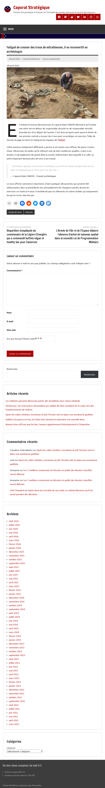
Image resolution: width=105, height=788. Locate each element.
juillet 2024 (14, 616)
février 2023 (15, 681)
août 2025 (14, 567)
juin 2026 (13, 528)
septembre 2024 (17, 609)
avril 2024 (13, 628)
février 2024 (15, 636)
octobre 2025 (15, 559)
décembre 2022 (16, 689)
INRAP (62, 139)
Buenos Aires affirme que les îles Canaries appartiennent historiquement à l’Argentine (48, 424)
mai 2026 (13, 532)
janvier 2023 (15, 685)
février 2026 (15, 544)
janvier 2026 (15, 547)
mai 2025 (13, 578)
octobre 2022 (15, 697)
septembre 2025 (17, 563)
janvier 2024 (15, 639)
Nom (9, 312)
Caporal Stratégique (31, 7)
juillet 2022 (14, 708)
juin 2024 (13, 620)
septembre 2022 (17, 701)
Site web (11, 329)
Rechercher (12, 368)
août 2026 (14, 521)
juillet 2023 (14, 662)
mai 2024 (13, 624)
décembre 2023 (16, 643)
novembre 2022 (16, 693)
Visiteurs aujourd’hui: (14, 772)
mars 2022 (14, 724)
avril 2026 (13, 536)
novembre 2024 (16, 601)
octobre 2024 (15, 605)
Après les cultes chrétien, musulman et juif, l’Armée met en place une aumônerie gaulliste (49, 414)
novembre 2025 (16, 555)
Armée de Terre (15, 212)
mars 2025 (14, 586)
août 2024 (14, 613)
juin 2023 (13, 666)
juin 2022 (13, 712)
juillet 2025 (14, 570)
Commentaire (14, 270)
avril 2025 (13, 582)
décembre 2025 (16, 551)
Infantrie (29, 212)
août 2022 (14, 704)
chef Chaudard (17, 490)
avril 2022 (13, 720)
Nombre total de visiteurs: (16, 775)
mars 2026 (14, 540)
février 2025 (15, 590)
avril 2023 (13, 674)
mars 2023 (14, 678)
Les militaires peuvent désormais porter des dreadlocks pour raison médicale (43, 400)
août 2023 (14, 658)
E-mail (10, 321)
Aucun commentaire (51, 58)
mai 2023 (13, 670)
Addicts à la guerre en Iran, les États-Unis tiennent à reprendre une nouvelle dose (45, 419)
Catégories (11, 748)
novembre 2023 (16, 647)
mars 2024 (14, 632)
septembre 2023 (17, 655)
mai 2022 (13, 716)
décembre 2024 (16, 597)
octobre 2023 (15, 651)
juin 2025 (13, 574)
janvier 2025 (15, 593)
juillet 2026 (14, 524)
